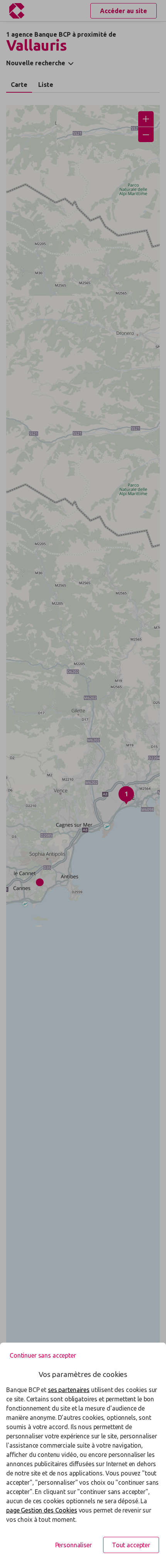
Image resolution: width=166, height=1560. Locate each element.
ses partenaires (69, 1389)
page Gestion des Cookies (41, 1510)
